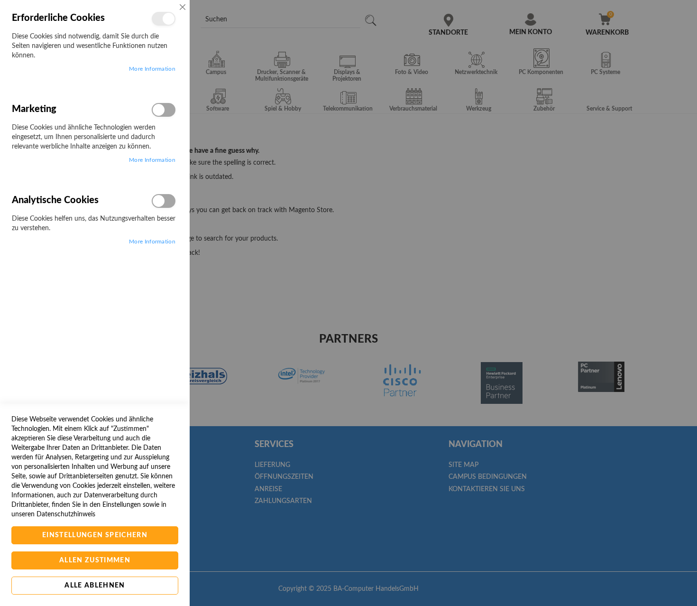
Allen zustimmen (94, 560)
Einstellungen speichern (94, 535)
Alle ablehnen (94, 585)
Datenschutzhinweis (66, 514)
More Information (152, 69)
